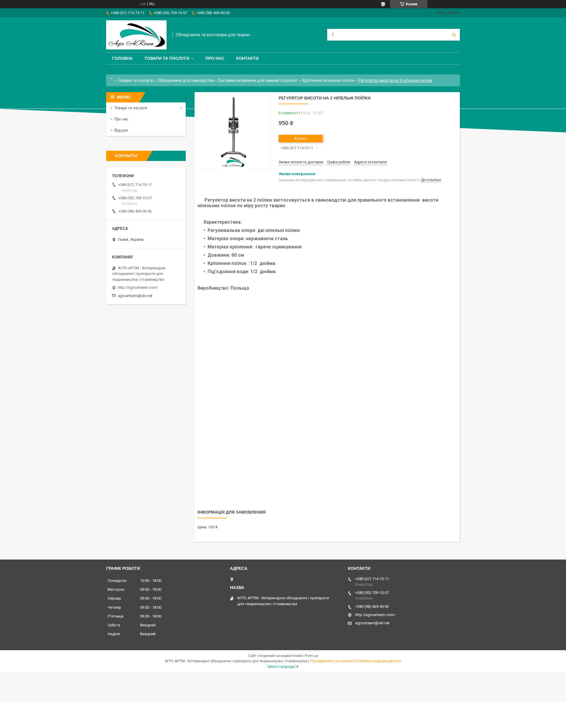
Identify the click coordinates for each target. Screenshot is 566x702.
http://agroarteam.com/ (138, 287)
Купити (300, 138)
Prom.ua (311, 656)
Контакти (247, 58)
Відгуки (121, 130)
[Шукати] (454, 35)
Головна (122, 58)
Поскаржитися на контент (331, 661)
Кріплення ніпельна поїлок (328, 80)
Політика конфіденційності (378, 661)
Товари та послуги (166, 58)
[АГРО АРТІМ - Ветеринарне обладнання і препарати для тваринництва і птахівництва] (136, 34)
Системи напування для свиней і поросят (258, 80)
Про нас (214, 58)
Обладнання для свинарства (185, 80)
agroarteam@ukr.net (135, 295)
